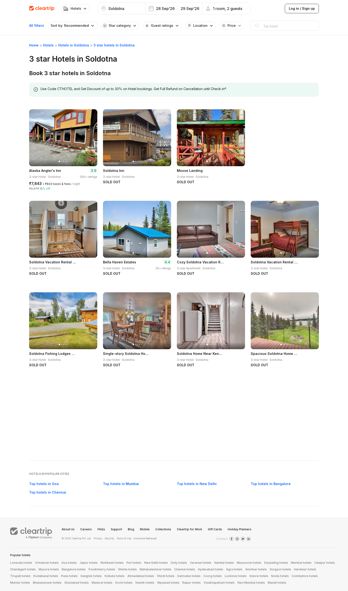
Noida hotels (280, 576)
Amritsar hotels (256, 569)
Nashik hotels (144, 582)
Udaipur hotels (324, 562)
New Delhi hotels (156, 562)
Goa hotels (69, 562)
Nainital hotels (224, 562)
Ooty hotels (179, 562)
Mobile (145, 529)
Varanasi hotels (200, 562)
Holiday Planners (239, 529)
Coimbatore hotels (305, 576)
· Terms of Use (123, 538)
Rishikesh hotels (112, 562)
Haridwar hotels (305, 569)
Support (116, 529)
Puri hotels (133, 562)
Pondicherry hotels (102, 569)
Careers (86, 529)
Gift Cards (215, 529)
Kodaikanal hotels (45, 576)
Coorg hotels (212, 576)
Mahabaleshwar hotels (155, 569)
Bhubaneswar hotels (47, 582)
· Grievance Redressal (144, 538)
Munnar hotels (20, 582)
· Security (108, 538)
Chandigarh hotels (23, 569)
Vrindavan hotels (47, 562)
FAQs (101, 529)
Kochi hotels (124, 582)
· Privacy (97, 538)
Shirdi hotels (165, 576)
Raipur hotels (191, 582)
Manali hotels (277, 582)
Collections (163, 529)
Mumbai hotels (301, 562)
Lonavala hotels (21, 562)
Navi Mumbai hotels (251, 582)
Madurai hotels (102, 582)
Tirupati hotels (20, 576)
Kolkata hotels (115, 576)
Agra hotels (234, 569)
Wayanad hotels (168, 582)
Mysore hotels (49, 569)
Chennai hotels (184, 569)
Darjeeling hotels (276, 562)
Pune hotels (69, 576)
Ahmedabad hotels (140, 576)
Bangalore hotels (74, 569)
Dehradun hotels (189, 576)
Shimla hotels (127, 569)
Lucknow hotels (236, 576)
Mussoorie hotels (249, 562)
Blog (131, 529)
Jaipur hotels (89, 562)
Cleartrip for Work (189, 529)
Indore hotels (259, 576)
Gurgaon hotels (280, 569)
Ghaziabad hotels (76, 582)
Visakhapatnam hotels (219, 582)
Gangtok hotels (91, 576)
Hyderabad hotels (210, 569)
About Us (68, 529)
